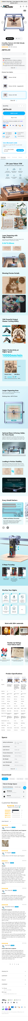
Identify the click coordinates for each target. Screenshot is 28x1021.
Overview (3, 157)
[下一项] (25, 22)
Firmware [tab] (12, 778)
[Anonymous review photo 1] (5, 843)
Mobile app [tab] (18, 787)
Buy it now (14, 117)
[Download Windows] (23, 791)
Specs (8, 157)
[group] (14, 22)
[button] (5, 47)
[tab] (10, 38)
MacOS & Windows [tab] (8, 787)
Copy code (20, 150)
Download (14, 157)
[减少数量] (19, 106)
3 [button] (14, 964)
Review (20, 157)
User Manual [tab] (20, 778)
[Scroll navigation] (26, 157)
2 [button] (12, 964)
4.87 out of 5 (18, 805)
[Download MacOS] (23, 796)
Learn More (6, 122)
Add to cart (14, 113)
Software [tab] (5, 778)
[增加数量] (24, 106)
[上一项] (2, 22)
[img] (5, 825)
